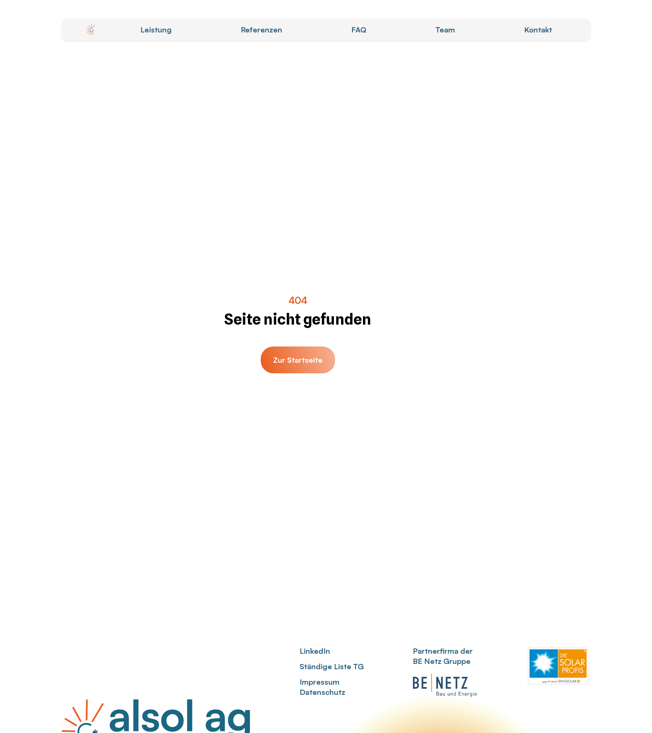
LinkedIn (315, 651)
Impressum (320, 682)
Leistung (156, 29)
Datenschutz (322, 692)
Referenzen (261, 29)
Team (445, 29)
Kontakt (538, 29)
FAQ (358, 29)
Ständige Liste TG (332, 666)
